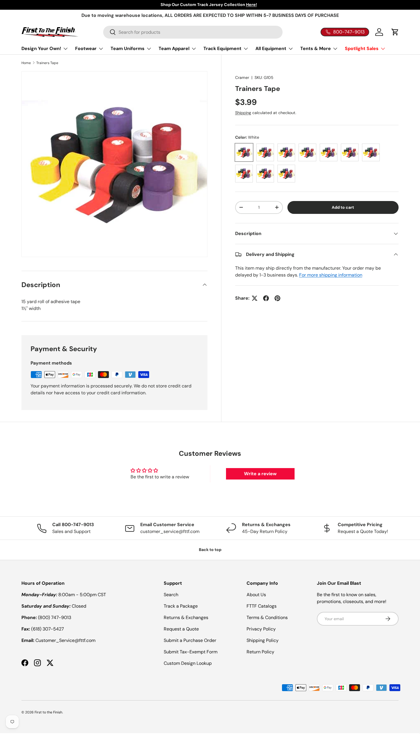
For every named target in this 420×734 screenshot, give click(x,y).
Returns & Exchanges (186, 617)
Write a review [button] (260, 474)
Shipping (243, 112)
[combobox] (193, 32)
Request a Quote (181, 629)
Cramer (242, 77)
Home (26, 63)
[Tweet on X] (254, 298)
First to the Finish (48, 712)
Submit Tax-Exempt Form (190, 652)
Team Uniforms (128, 48)
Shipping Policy (263, 640)
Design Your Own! (41, 48)
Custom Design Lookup (188, 663)
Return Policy (260, 652)
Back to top (210, 549)
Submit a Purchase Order (190, 640)
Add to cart (343, 207)
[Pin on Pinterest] (277, 298)
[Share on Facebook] (266, 298)
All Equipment (270, 48)
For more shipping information (330, 275)
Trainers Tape (47, 63)
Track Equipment (222, 48)
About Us (256, 595)
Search (171, 595)
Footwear (86, 48)
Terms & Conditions (267, 617)
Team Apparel (174, 48)
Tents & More (315, 48)
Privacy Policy (261, 629)
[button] (395, 32)
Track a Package (181, 606)
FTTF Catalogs (262, 606)
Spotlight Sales (362, 48)
